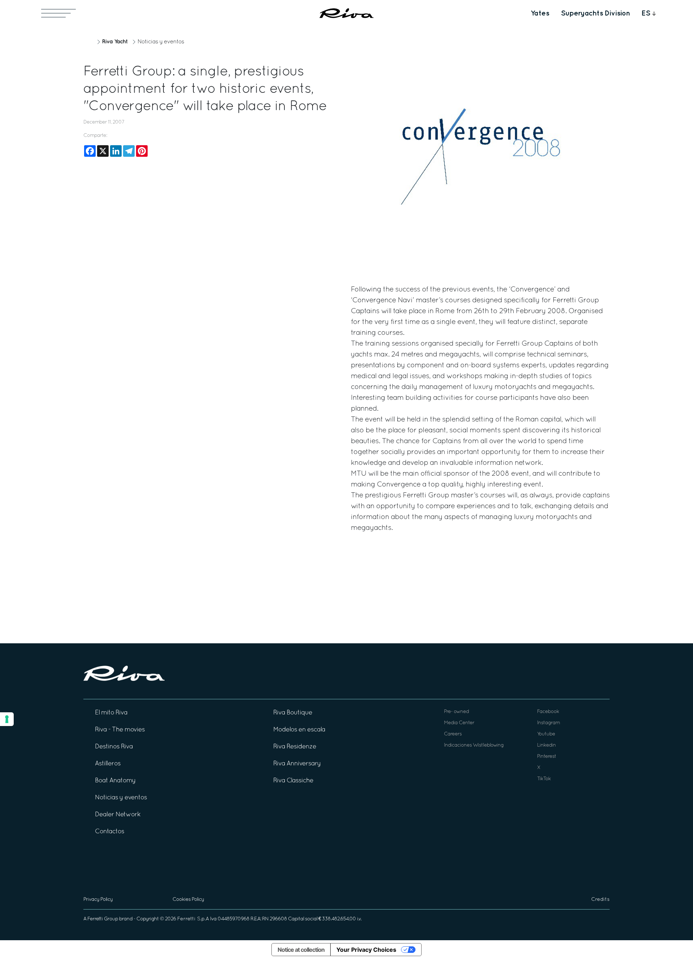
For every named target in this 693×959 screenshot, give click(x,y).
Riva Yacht (114, 41)
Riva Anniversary (297, 764)
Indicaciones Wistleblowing (474, 745)
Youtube (546, 734)
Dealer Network (117, 815)
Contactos (109, 832)
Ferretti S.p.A (193, 919)
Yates (540, 13)
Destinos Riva (114, 747)
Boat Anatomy (115, 781)
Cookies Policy (188, 899)
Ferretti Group (102, 919)
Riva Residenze (294, 747)
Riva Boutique (292, 713)
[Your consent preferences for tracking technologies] (7, 719)
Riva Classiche (293, 781)
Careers (453, 734)
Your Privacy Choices (366, 949)
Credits (600, 899)
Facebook (548, 711)
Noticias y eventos (161, 41)
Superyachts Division (595, 13)
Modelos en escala (299, 730)
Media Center (459, 723)
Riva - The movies (120, 730)
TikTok (544, 779)
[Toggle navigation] (58, 13)
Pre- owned (456, 711)
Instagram (548, 723)
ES (645, 13)
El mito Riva (111, 713)
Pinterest (546, 756)
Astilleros (108, 764)
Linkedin (546, 745)
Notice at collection (301, 949)
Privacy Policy (98, 899)
